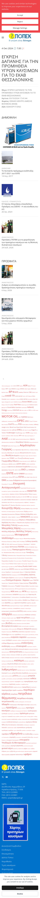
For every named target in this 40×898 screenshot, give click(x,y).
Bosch (7, 392)
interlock (16, 410)
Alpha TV (30, 386)
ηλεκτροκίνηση (15, 652)
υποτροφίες (18, 737)
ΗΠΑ (25, 491)
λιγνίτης (27, 670)
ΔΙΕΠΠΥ (18, 464)
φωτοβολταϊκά (20, 748)
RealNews (31, 424)
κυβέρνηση (4, 666)
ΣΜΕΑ (22, 569)
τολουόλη (18, 730)
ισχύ (21, 654)
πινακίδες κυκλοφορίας (19, 701)
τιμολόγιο (10, 730)
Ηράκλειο (12, 494)
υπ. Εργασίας (35, 734)
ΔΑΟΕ (32, 461)
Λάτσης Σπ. (5, 517)
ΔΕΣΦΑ (10, 464)
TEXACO (4, 433)
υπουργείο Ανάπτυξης (27, 737)
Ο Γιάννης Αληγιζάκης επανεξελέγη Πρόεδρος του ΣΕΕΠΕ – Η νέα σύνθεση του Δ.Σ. (20, 206)
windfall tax (8, 435)
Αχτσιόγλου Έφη (19, 449)
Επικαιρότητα (8, 853)
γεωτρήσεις (31, 626)
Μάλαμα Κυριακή (15, 519)
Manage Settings (20, 28)
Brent (15, 392)
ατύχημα (3, 620)
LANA (25, 410)
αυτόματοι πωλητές (26, 620)
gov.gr (3, 407)
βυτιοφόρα (6, 626)
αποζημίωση (15, 614)
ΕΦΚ (4, 480)
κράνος (28, 663)
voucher (3, 435)
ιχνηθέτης (25, 654)
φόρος (29, 748)
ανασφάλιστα (16, 608)
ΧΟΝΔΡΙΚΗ (16, 594)
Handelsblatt (24, 407)
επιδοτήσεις (27, 642)
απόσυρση (4, 617)
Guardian (18, 407)
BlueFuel (3, 392)
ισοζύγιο (8, 654)
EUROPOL (16, 402)
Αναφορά (4, 446)
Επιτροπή (11, 484)
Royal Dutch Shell (21, 427)
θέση (23, 652)
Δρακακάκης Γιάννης (7, 470)
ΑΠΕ (11, 439)
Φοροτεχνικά (7, 869)
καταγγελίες (28, 657)
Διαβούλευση (11, 466)
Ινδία (3, 499)
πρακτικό (4, 708)
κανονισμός (17, 657)
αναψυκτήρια (28, 608)
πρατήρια (11, 707)
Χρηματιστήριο (33, 597)
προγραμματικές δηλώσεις (21, 710)
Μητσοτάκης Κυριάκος (29, 538)
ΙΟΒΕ (28, 497)
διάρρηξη (4, 631)
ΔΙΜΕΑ (24, 464)
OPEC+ (27, 421)
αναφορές (22, 608)
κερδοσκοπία (31, 661)
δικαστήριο (33, 631)
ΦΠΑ (24, 591)
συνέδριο (20, 719)
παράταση (12, 684)
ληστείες (23, 670)
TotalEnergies (10, 433)
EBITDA (25, 399)
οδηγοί (35, 681)
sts (37, 430)
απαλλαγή (34, 611)
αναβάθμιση (4, 608)
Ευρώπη (9, 491)
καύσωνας (26, 661)
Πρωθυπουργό (5, 566)
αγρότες (29, 603)
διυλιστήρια (5, 634)
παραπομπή (33, 687)
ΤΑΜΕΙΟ (31, 580)
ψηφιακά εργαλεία (28, 751)
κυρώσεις (12, 666)
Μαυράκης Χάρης (11, 528)
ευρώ (3, 649)
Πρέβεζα (19, 563)
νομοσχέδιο (18, 681)
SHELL (19, 430)
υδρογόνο (15, 733)
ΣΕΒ (2, 569)
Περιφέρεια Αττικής (12, 558)
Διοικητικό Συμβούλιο (23, 467)
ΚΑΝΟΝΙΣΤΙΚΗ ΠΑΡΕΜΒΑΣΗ (26, 499)
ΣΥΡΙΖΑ (31, 569)
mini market (12, 413)
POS (20, 424)
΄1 (34, 435)
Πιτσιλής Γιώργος (26, 561)
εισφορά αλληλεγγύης (31, 637)
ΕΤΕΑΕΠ (28, 477)
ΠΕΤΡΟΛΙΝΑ (13, 547)
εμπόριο (19, 640)
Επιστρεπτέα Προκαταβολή (28, 480)
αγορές (12, 602)
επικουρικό (21, 646)
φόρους (8, 751)
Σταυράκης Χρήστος (27, 575)
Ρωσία (25, 566)
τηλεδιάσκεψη (10, 727)
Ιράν (5, 499)
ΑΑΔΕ (5, 438)
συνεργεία (4, 722)
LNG (29, 410)
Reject (20, 21)
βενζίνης (14, 623)
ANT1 (6, 389)
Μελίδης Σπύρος (24, 531)
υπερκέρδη (12, 737)
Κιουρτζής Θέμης (11, 508)
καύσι (12, 661)
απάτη (25, 611)
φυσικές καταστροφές (28, 745)
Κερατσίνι (33, 505)
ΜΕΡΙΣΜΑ (36, 517)
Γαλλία (16, 458)
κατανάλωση (35, 657)
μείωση (6, 675)
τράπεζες (24, 730)
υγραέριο (5, 734)
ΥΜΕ (16, 588)
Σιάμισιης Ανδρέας (30, 572)
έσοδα (3, 602)
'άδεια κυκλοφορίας (6, 385)
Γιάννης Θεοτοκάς (23, 461)
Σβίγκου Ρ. (22, 572)
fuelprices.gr (23, 404)
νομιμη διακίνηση (5, 681)
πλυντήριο (27, 704)
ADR (25, 385)
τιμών (15, 730)
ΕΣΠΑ (21, 476)
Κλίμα (31, 508)
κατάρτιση (22, 657)
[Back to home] (20, 37)
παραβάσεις (18, 684)
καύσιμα (19, 660)
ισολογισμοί (13, 654)
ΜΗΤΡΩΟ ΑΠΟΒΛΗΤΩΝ (6, 519)
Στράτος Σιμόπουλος (19, 577)
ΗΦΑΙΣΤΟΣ (32, 491)
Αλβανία (32, 439)
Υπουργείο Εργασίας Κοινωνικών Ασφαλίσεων (26, 588)
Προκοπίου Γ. (31, 563)
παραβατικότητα (7, 687)
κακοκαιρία (12, 657)
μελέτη (20, 675)
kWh (23, 410)
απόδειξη (33, 614)
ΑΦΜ (14, 439)
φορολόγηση (7, 745)
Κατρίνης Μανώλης (16, 505)
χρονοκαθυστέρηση (20, 751)
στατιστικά (4, 719)
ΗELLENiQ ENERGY (15, 491)
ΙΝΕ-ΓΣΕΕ (24, 496)
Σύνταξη (3, 580)
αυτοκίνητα (18, 620)
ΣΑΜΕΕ (30, 566)
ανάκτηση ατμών (33, 605)
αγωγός (34, 603)
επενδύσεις (17, 643)
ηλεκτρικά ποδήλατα (33, 649)
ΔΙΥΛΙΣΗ (27, 464)
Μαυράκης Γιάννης (10, 525)
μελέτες (15, 676)
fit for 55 (7, 404)
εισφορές (4, 640)
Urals (28, 433)
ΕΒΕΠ (16, 470)
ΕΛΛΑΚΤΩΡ (4, 473)
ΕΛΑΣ (27, 470)
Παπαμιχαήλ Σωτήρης (21, 555)
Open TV (32, 421)
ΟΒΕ (3, 544)
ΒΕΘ (25, 449)
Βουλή (8, 455)
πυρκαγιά (9, 716)
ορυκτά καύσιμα (5, 684)
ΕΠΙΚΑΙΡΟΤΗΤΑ (15, 201)
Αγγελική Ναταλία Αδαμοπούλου (22, 439)
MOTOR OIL (10, 416)
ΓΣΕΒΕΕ (12, 458)
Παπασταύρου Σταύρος (31, 555)
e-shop (17, 399)
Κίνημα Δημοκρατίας (19, 502)
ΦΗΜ (16, 592)
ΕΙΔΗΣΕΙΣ (5, 201)
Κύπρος (17, 514)
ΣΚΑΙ (19, 569)
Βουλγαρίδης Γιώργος (24, 455)
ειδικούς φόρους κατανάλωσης (27, 634)
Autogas (18, 388)
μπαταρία (15, 678)
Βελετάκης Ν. (10, 453)
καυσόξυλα (8, 661)
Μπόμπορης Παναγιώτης (7, 541)
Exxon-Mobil (27, 402)
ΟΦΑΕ (11, 544)
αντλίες (20, 611)
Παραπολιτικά (5, 558)
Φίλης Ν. (28, 591)
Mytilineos (30, 417)
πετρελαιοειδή (8, 701)
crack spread (18, 396)
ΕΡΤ (14, 477)
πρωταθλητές (16, 713)
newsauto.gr (10, 421)
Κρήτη (26, 511)
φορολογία (28, 743)
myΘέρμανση (4, 421)
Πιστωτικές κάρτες (18, 561)
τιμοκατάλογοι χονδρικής (24, 727)
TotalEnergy (19, 433)
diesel (8, 399)
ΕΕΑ (20, 470)
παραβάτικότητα (24, 684)
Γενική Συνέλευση (23, 458)
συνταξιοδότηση (21, 722)
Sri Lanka (29, 430)
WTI (20, 435)
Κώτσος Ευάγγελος (26, 514)
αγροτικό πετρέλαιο (20, 603)
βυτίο (28, 623)
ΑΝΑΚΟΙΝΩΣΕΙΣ (8, 237)
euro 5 (12, 402)
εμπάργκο (9, 640)
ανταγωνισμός (5, 611)
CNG (30, 392)
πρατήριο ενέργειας (21, 708)
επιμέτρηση (29, 646)
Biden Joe (33, 389)
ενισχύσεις (31, 640)
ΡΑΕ (16, 566)
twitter (23, 432)
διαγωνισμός (9, 631)
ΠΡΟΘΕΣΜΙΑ (31, 547)
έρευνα (36, 600)
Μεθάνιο (33, 528)
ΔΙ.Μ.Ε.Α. (14, 464)
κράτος (32, 663)
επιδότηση (6, 646)
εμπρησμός (14, 640)
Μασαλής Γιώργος (34, 522)
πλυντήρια (20, 704)
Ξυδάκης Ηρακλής (31, 541)
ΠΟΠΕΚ (21, 546)
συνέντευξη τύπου (26, 719)
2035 (17, 386)
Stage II (33, 430)
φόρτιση (12, 751)
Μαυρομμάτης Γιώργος (26, 528)
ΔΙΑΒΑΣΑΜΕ (6, 168)
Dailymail (30, 396)
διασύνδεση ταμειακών (24, 631)
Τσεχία (3, 588)
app (10, 389)
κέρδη (3, 657)
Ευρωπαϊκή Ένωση (25, 488)
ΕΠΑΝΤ (26, 473)
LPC (32, 410)
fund (28, 404)
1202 (12, 385)
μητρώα (31, 675)
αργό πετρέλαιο (23, 617)
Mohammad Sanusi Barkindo (21, 413)
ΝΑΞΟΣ (18, 541)
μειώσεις (10, 675)
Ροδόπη (19, 566)
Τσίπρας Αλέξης (25, 586)
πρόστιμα (24, 713)
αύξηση (32, 620)
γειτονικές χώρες (25, 626)
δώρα (13, 634)
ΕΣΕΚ (16, 477)
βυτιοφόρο (14, 626)
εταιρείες (34, 646)
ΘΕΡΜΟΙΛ (17, 494)
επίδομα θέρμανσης (8, 643)
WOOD (12, 435)
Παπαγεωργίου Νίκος (21, 549)
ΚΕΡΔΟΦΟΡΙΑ (4, 502)
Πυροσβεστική (11, 566)
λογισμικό (5, 673)
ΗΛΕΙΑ (20, 491)
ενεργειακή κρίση (25, 640)
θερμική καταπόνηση (29, 652)
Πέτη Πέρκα (9, 549)
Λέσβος (9, 517)
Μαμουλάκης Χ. (13, 522)
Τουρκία (17, 586)
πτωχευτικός (4, 716)
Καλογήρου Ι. (32, 502)
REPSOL (7, 427)
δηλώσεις (34, 629)
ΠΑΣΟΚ (7, 547)
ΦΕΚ (12, 591)
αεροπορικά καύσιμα (14, 605)
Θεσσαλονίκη (8, 497)
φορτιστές (19, 746)
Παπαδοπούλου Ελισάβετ (20, 552)
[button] (3, 37)
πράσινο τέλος (33, 704)
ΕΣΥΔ (25, 477)
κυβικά (8, 666)
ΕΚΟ (23, 469)
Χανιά (27, 594)
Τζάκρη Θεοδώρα (23, 583)
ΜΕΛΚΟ (32, 517)
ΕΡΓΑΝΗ (10, 477)
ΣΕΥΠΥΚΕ (16, 569)
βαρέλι (35, 620)
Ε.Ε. (14, 470)
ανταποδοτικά (13, 611)
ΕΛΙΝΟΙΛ (32, 470)
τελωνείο (4, 727)
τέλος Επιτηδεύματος (10, 725)
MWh (20, 417)
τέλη (3, 725)
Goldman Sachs (33, 404)
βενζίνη (9, 623)
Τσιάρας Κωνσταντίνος (9, 588)
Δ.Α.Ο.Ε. (28, 461)
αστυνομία (32, 617)
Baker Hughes (28, 388)
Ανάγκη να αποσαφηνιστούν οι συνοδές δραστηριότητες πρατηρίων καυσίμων (19, 286)
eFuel (34, 399)
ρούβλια (17, 716)
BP (10, 391)
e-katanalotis (12, 399)
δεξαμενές (20, 629)
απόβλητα (27, 614)
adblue (21, 385)
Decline (20, 894)
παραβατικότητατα (17, 687)
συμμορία (9, 719)
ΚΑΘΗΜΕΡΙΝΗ (17, 499)
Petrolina (6, 424)
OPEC (20, 421)
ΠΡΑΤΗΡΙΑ (26, 547)
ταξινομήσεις (20, 725)
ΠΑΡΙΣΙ (3, 547)
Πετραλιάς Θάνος (28, 558)
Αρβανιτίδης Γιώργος (12, 445)
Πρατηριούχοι (24, 563)
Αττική (13, 449)
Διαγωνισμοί (7, 873)
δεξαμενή (27, 629)
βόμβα (20, 626)
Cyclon (24, 396)
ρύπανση (22, 716)
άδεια (12, 600)
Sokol (26, 430)
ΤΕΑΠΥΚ (35, 580)
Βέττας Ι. (28, 449)
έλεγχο (28, 600)
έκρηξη (25, 600)
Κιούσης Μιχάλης (25, 508)
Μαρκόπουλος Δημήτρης (23, 522)
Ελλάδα (11, 480)
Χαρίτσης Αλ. (32, 594)
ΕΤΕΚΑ (31, 477)
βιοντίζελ (24, 623)
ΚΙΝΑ (9, 502)
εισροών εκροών (18, 637)
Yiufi (23, 435)
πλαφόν (5, 704)
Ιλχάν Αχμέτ (35, 496)
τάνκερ (34, 722)
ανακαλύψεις (10, 608)
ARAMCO (13, 389)
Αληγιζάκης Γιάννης (22, 442)
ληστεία (19, 670)
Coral (33, 392)
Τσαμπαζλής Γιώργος (33, 586)
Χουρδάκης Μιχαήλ (25, 597)
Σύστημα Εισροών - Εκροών (17, 580)
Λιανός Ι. (14, 517)
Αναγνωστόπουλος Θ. (33, 442)
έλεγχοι (33, 600)
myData (24, 417)
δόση (10, 634)
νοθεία (33, 678)
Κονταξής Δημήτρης (11, 511)
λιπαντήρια (32, 670)
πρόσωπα (31, 713)
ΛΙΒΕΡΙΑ (35, 514)
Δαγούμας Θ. (4, 466)
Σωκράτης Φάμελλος (30, 577)
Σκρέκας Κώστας (6, 575)
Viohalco (35, 432)
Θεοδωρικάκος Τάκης (25, 494)
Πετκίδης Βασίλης (21, 558)
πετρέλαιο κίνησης (25, 698)
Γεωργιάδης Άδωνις (10, 461)
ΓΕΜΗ (8, 458)
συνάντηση (14, 719)
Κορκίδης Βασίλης (20, 511)
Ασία (18, 445)
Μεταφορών (16, 538)
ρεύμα (14, 716)
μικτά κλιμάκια (9, 678)
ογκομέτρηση (28, 681)
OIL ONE (15, 421)
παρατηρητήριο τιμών (9, 690)
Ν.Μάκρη (14, 541)
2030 (14, 386)
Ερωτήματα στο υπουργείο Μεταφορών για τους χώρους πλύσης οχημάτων (19, 319)
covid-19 (10, 395)
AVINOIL (22, 389)
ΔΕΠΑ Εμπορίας (5, 464)
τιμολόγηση (5, 730)
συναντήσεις (34, 719)
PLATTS (11, 424)
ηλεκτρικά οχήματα (24, 649)
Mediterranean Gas (6, 413)
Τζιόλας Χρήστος (11, 586)
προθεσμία (4, 713)
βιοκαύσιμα (19, 623)
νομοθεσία (12, 681)
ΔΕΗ (35, 461)
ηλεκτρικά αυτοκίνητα (11, 649)
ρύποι (25, 716)
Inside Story (9, 410)
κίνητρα (7, 657)
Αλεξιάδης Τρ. (12, 442)
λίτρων (16, 666)
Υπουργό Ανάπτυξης (6, 591)
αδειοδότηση (6, 605)
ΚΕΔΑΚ (33, 499)
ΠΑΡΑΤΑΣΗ (33, 544)
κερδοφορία (4, 663)
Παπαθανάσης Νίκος (11, 555)
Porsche (16, 424)
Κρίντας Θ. (30, 511)
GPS (6, 407)
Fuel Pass (17, 404)
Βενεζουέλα (17, 452)
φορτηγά (13, 745)
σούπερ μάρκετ (30, 716)
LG (27, 410)
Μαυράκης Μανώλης (23, 525)
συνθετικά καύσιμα (12, 722)
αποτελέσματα (21, 614)
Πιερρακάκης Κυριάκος (7, 561)
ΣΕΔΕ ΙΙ (7, 569)
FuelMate (11, 404)
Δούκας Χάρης (34, 466)
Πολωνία (7, 563)
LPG (34, 410)
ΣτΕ (19, 575)
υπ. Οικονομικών (5, 737)
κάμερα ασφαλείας (31, 654)
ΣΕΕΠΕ (11, 569)
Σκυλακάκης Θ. (15, 574)
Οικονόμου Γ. (27, 544)
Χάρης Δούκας (22, 594)
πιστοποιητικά (28, 701)
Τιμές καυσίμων (8, 865)
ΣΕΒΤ (5, 569)
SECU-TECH (9, 430)
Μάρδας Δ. (22, 520)
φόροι (25, 748)
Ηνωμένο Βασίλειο (5, 494)
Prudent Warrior (25, 424)
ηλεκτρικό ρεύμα (5, 652)
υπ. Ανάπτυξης (27, 734)
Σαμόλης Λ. (8, 572)
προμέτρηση (10, 713)
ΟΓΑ (5, 544)
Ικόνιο (31, 496)
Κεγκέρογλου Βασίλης (25, 505)
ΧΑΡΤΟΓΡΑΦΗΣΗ (8, 594)
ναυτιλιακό (26, 678)
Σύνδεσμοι (6, 850)
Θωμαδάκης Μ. (19, 496)
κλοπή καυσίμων (22, 664)
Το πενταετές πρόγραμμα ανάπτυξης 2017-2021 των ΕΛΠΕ (17, 172)
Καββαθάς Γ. (26, 502)
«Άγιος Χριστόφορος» (29, 435)
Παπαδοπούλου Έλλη (9, 552)
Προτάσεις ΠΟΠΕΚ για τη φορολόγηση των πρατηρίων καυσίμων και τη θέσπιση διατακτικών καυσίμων (20, 242)
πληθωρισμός (13, 704)
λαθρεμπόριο (9, 669)
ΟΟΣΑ (8, 544)
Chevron (25, 392)
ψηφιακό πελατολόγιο (16, 754)
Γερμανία (31, 458)
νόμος (22, 681)
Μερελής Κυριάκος (10, 535)
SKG (23, 430)
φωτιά (15, 748)
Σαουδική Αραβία (15, 572)
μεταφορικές (25, 675)
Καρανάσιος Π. (6, 505)
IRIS (20, 410)
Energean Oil (7, 402)
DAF (27, 396)
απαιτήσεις (29, 611)
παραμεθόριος (26, 687)
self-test (14, 430)
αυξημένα (12, 620)
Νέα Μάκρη (22, 541)
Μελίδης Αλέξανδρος (9, 531)
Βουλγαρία (15, 455)
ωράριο (27, 754)
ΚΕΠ (36, 499)
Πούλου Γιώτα (13, 563)
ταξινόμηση (26, 724)
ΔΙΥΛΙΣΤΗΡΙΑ (32, 464)
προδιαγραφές (32, 711)
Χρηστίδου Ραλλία (6, 600)
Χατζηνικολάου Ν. (16, 597)
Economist (30, 399)
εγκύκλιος (18, 634)
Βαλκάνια (32, 449)
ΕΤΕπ (34, 477)
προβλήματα (13, 710)
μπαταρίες (20, 678)
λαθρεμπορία (25, 666)
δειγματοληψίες (5, 629)
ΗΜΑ (23, 491)
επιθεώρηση (13, 646)
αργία (12, 617)
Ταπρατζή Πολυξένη (13, 583)
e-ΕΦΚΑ (21, 399)
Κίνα (13, 502)
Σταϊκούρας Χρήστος (8, 577)
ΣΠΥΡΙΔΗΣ (26, 569)
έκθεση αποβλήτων (18, 600)
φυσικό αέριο (7, 748)
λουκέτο (10, 673)
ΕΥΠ (36, 477)
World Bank (16, 435)
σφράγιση (29, 722)
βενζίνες (3, 623)
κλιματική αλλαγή (12, 664)
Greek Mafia (11, 407)
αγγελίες (7, 603)
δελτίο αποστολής (13, 629)
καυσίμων (4, 661)
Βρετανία (31, 455)
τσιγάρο (33, 730)
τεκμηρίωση (32, 724)
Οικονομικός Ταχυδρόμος (17, 544)
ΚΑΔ (12, 499)
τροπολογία (28, 730)
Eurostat (20, 402)
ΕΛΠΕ (9, 473)
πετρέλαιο (14, 694)
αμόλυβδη (26, 605)
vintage (31, 432)
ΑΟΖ (9, 439)
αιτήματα (21, 605)
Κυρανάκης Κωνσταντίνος (8, 514)
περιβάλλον (20, 690)
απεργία (7, 614)
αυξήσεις (8, 620)
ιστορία (18, 654)
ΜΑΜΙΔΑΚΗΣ (25, 517)
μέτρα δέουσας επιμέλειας (20, 673)
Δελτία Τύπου (7, 857)
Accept (20, 15)
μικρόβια (4, 678)
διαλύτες (15, 632)
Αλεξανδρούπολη (5, 442)
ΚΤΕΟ (11, 502)
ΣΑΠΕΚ (35, 566)
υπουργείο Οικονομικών (12, 740)
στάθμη (35, 716)
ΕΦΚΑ (7, 480)
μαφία (3, 675)
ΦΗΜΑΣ (20, 591)
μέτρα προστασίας (33, 673)
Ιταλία (9, 500)
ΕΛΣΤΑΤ (16, 474)
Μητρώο (21, 538)
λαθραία (19, 666)
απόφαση (9, 617)
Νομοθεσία (6, 861)
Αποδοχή (20, 888)
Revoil (11, 427)
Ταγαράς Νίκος (5, 583)
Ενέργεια (16, 480)
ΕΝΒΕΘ (22, 473)
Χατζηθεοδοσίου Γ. (7, 597)
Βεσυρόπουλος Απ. (25, 453)
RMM (15, 427)
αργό (15, 617)
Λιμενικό (18, 517)
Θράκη (13, 497)
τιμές (15, 727)
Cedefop (21, 392)
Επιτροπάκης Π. (5, 484)
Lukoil (37, 410)
